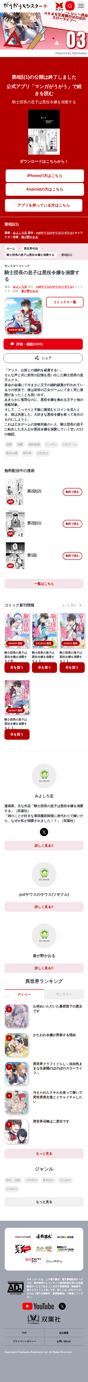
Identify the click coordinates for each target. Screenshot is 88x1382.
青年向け (48, 1180)
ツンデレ (51, 444)
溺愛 (20, 444)
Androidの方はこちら (44, 189)
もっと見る (44, 1153)
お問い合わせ (64, 1341)
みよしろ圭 (20, 232)
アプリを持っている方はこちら (43, 205)
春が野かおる (29, 237)
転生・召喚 (13, 1180)
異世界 (27, 453)
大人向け (65, 1180)
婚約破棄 (34, 444)
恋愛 (9, 444)
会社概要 (64, 1333)
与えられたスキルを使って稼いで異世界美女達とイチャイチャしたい (57, 1097)
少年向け (31, 1180)
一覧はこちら (44, 584)
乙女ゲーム (69, 444)
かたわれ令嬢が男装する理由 (54, 1035)
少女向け (11, 1189)
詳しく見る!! (44, 845)
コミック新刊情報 (19, 605)
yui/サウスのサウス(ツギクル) (55, 232)
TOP (24, 1333)
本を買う (16, 667)
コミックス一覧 (64, 302)
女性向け (42, 453)
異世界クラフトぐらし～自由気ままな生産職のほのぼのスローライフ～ (57, 1068)
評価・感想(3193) (29, 344)
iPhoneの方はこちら (44, 176)
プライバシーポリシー (24, 1341)
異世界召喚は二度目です (51, 1121)
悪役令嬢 (11, 453)
